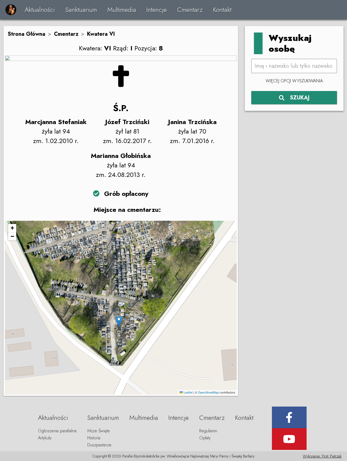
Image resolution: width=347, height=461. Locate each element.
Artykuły (45, 438)
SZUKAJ (300, 98)
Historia (93, 438)
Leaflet (187, 392)
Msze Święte (98, 431)
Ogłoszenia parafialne (57, 431)
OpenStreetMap (208, 392)
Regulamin (208, 431)
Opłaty (205, 438)
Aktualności (40, 9)
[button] (118, 321)
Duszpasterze (99, 445)
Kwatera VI (101, 34)
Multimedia (121, 9)
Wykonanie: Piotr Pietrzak (322, 456)
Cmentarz (190, 9)
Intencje (156, 9)
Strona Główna (26, 34)
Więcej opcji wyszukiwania (294, 81)
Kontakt (222, 9)
